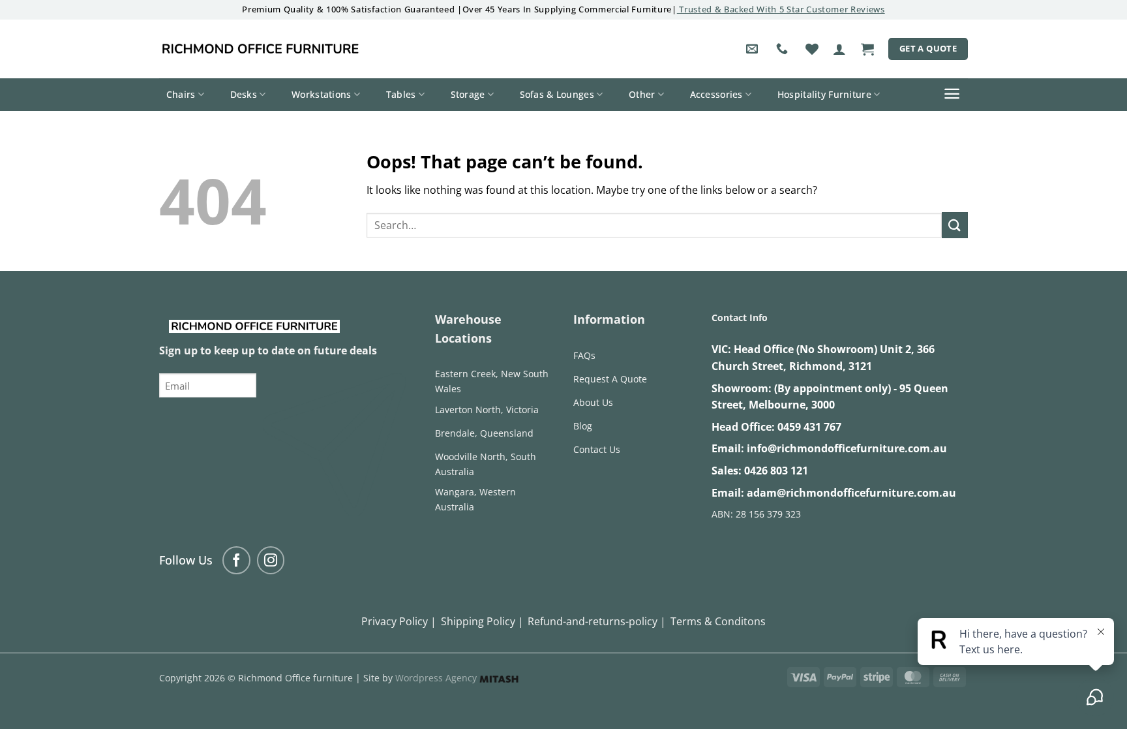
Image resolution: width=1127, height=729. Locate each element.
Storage (468, 94)
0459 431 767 (809, 427)
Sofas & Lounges (557, 94)
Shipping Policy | (482, 621)
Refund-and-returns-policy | (597, 621)
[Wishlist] (812, 49)
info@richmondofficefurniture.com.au (847, 448)
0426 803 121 (776, 470)
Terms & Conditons (718, 621)
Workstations (321, 94)
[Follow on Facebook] (236, 560)
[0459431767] (783, 49)
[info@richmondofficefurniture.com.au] (753, 49)
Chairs (181, 94)
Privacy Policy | (398, 621)
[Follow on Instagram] (271, 560)
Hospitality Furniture (824, 94)
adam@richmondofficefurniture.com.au (851, 493)
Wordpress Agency (437, 678)
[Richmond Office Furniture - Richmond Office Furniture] (260, 49)
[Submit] (955, 225)
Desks (243, 94)
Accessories (716, 94)
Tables (401, 94)
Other (642, 94)
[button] (839, 49)
